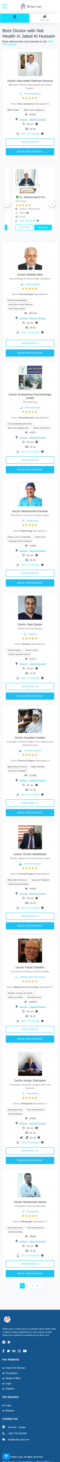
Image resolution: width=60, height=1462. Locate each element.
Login (8, 1383)
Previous (6, 203)
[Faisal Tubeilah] (30, 950)
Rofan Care (34, 6)
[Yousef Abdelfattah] (30, 837)
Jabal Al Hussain (37, 119)
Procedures (12, 1373)
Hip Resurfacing (15, 1114)
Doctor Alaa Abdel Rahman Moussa (30, 80)
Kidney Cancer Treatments (19, 537)
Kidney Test (40, 537)
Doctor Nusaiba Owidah (30, 737)
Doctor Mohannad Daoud (30, 1202)
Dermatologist (33, 284)
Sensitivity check (34, 997)
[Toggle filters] (6, 1456)
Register (10, 1388)
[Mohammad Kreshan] (30, 494)
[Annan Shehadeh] (30, 1064)
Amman (23, 119)
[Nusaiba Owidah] (30, 720)
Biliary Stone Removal (17, 767)
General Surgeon (32, 750)
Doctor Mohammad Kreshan (30, 511)
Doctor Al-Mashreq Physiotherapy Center (30, 396)
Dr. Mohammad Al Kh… (27, 197)
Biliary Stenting (37, 767)
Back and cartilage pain (18, 428)
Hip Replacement (15, 1110)
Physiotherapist (32, 407)
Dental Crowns (31, 650)
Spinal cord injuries (41, 428)
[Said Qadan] (30, 607)
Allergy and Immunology (32, 977)
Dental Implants (14, 650)
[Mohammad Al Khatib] (27, 181)
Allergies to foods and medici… (21, 993)
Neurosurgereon (32, 93)
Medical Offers (13, 1378)
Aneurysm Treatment (17, 771)
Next (52, 203)
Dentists (33, 634)
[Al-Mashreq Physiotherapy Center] (30, 377)
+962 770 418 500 (30, 133)
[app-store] (3, 1342)
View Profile (30, 142)
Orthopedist (33, 1093)
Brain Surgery (14, 110)
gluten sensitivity (15, 997)
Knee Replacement (35, 1110)
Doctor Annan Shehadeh (30, 1080)
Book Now (36, 227)
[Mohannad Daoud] (30, 1185)
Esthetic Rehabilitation (17, 300)
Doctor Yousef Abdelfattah (30, 854)
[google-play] (9, 1342)
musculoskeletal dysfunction (20, 424)
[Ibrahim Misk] (30, 257)
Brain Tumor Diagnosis (34, 110)
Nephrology (33, 520)
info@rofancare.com (18, 1439)
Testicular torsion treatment (20, 541)
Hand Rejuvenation (16, 309)
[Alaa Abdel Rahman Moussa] (30, 64)
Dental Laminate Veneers (19, 654)
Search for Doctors (15, 1367)
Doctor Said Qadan (30, 624)
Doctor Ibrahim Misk (30, 274)
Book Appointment (30, 151)
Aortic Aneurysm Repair (18, 884)
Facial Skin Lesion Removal (20, 304)
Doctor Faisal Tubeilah (30, 967)
